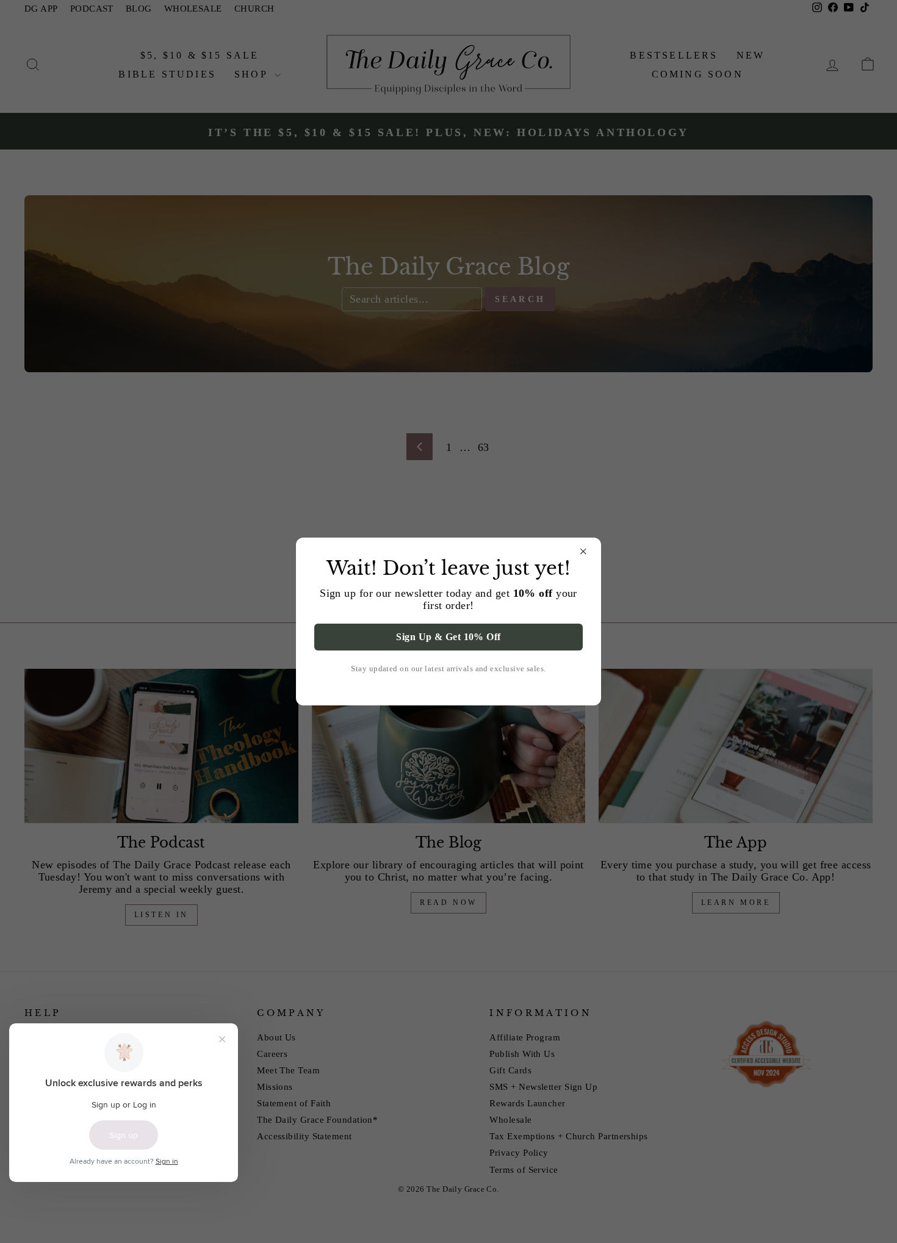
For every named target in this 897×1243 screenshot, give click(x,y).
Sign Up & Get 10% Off (448, 637)
